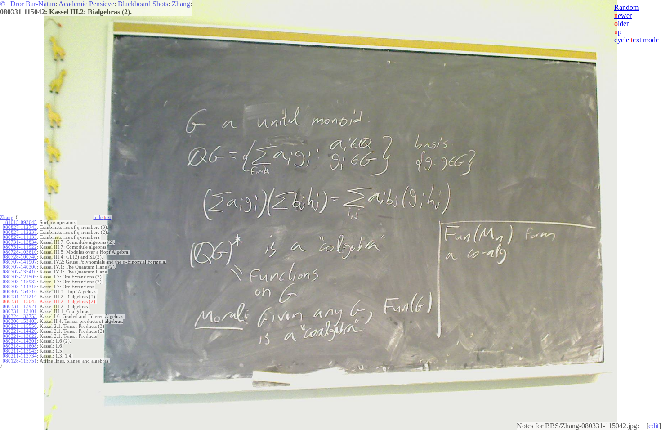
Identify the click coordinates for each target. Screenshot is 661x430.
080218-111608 (20, 346)
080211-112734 (20, 356)
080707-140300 (20, 266)
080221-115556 (20, 326)
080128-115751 (20, 360)
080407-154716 (20, 291)
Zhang (181, 4)
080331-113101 (20, 311)
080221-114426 (20, 331)
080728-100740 (20, 257)
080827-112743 (20, 227)
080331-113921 (20, 306)
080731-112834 (20, 242)
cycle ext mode (636, 40)
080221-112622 (20, 336)
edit (653, 426)
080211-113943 (20, 351)
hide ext (103, 217)
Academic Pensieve (86, 4)
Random (626, 7)
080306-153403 (20, 321)
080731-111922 (20, 247)
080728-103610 (20, 252)
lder (621, 23)
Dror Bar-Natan (32, 4)
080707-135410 (20, 271)
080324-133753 (20, 316)
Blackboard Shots (143, 4)
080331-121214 (20, 296)
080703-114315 (20, 286)
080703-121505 (20, 276)
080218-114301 (20, 341)
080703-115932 (20, 281)
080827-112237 (20, 232)
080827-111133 (20, 237)
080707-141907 (20, 262)
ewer (623, 15)
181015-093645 (20, 222)
